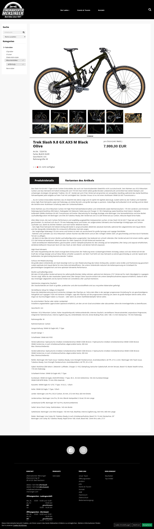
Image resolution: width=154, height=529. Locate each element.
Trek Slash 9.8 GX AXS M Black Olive (60, 144)
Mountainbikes (11, 60)
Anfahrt (81, 481)
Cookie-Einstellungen (123, 525)
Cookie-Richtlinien (20, 525)
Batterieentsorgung (86, 500)
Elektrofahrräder (12, 57)
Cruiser (9, 54)
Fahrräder (9, 47)
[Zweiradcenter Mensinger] (13, 9)
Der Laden (64, 10)
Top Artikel (109, 478)
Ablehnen (136, 525)
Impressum (83, 495)
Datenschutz (83, 497)
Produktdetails (44, 180)
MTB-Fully (11, 64)
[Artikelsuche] (149, 10)
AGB (80, 492)
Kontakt (101, 10)
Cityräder (9, 51)
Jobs (80, 484)
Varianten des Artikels (79, 180)
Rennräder (10, 68)
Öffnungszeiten (84, 478)
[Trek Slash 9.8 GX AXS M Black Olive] (90, 67)
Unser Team (83, 476)
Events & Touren (83, 10)
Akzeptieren (147, 525)
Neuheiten (109, 476)
